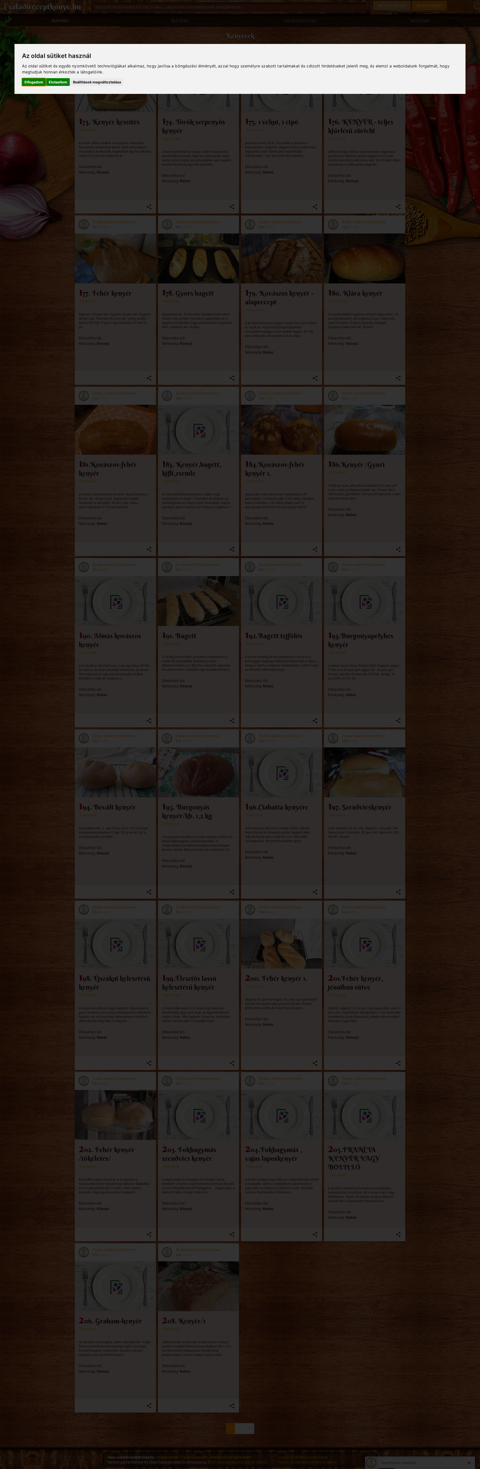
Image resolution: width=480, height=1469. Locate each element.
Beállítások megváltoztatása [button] (97, 82)
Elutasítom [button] (58, 82)
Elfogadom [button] (33, 82)
